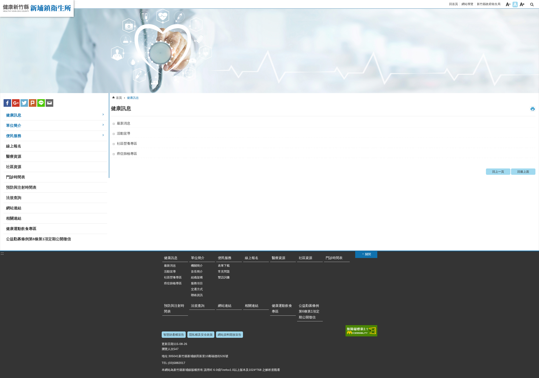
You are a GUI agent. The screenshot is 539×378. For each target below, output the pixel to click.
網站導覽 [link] (467, 4)
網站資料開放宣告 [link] (229, 334)
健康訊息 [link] (13, 115)
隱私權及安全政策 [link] (201, 334)
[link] (269, 51)
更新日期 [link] (167, 344)
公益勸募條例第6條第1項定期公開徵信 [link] (38, 239)
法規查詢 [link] (13, 198)
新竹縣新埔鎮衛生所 (37, 8)
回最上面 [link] (523, 171)
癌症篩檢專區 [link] (127, 153)
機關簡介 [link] (197, 265)
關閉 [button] (368, 254)
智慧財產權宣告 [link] (173, 334)
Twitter (24, 103)
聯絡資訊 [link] (197, 295)
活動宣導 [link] (123, 133)
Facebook (7, 103)
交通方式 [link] (197, 289)
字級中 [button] (515, 4)
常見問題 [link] (224, 271)
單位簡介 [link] (13, 125)
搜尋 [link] (532, 4)
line (41, 103)
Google (16, 103)
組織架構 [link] (197, 277)
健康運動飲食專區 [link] (21, 229)
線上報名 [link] (13, 146)
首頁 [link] (119, 97)
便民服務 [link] (13, 136)
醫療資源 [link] (13, 156)
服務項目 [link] (197, 283)
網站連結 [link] (13, 208)
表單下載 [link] (224, 265)
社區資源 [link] (13, 167)
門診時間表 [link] (15, 177)
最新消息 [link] (123, 123)
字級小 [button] (508, 4)
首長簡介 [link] (197, 271)
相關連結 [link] (13, 218)
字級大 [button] (522, 4)
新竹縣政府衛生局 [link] (488, 4)
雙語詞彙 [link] (224, 277)
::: (75, 2)
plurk (32, 103)
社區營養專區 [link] (127, 143)
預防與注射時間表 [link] (21, 187)
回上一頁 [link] (498, 171)
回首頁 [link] (453, 4)
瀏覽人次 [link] (167, 349)
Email (49, 103)
